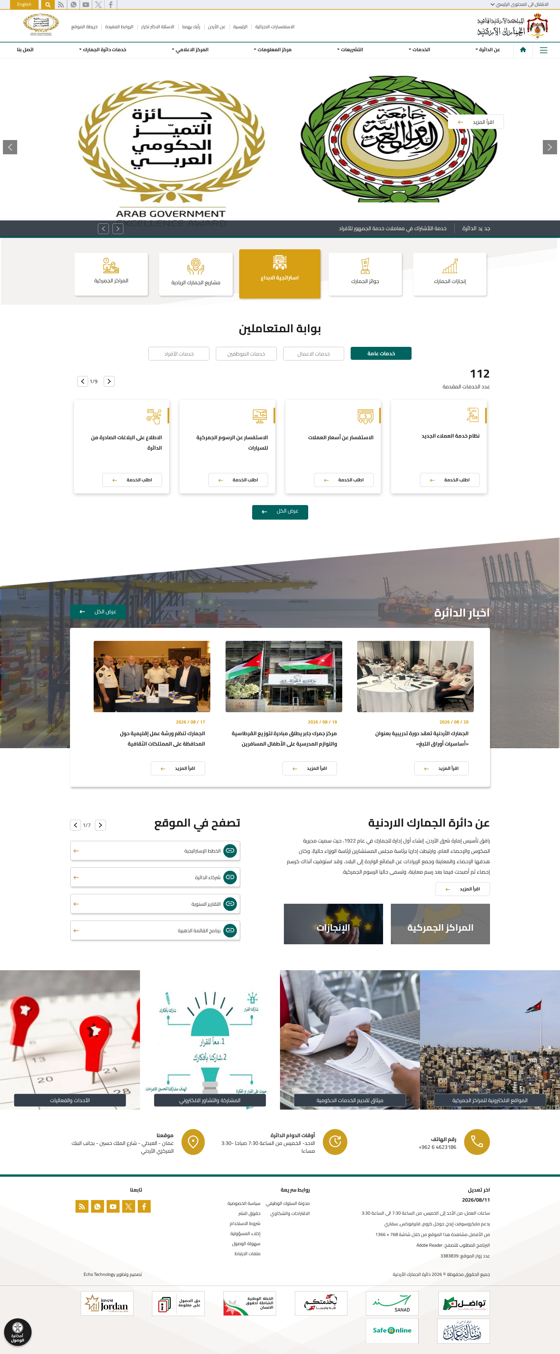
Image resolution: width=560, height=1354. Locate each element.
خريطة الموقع (84, 26)
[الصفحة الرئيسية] (523, 49)
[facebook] (145, 1207)
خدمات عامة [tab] (381, 353)
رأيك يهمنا (190, 26)
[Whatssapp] (99, 1207)
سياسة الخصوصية (244, 1203)
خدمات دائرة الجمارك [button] (104, 49)
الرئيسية (240, 26)
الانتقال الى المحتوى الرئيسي (522, 4)
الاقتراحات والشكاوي (290, 1213)
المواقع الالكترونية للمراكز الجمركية (490, 1100)
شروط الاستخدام (245, 1223)
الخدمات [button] (421, 49)
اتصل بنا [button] (25, 49)
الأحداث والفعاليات (70, 1100)
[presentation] (109, 381)
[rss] (61, 5)
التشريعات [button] (352, 49)
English (24, 4)
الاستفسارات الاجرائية (274, 26)
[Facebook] (111, 5)
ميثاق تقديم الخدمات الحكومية (350, 1100)
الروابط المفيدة (119, 26)
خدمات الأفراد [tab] (179, 354)
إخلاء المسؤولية (245, 1233)
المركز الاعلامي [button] (191, 49)
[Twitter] (98, 5)
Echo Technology (99, 1274)
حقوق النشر (250, 1213)
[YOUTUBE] (114, 1207)
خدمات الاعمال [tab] (314, 354)
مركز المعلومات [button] (275, 49)
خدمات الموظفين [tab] (246, 354)
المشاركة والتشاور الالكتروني (210, 1100)
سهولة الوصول (246, 1243)
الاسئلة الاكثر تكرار (157, 26)
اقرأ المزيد (448, 768)
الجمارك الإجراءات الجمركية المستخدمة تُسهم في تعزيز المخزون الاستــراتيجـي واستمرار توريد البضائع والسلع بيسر (328, 228)
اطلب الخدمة (457, 480)
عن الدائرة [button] (489, 49)
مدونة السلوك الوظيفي (288, 1203)
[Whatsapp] (73, 5)
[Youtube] (86, 5)
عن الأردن (216, 26)
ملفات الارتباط (248, 1253)
